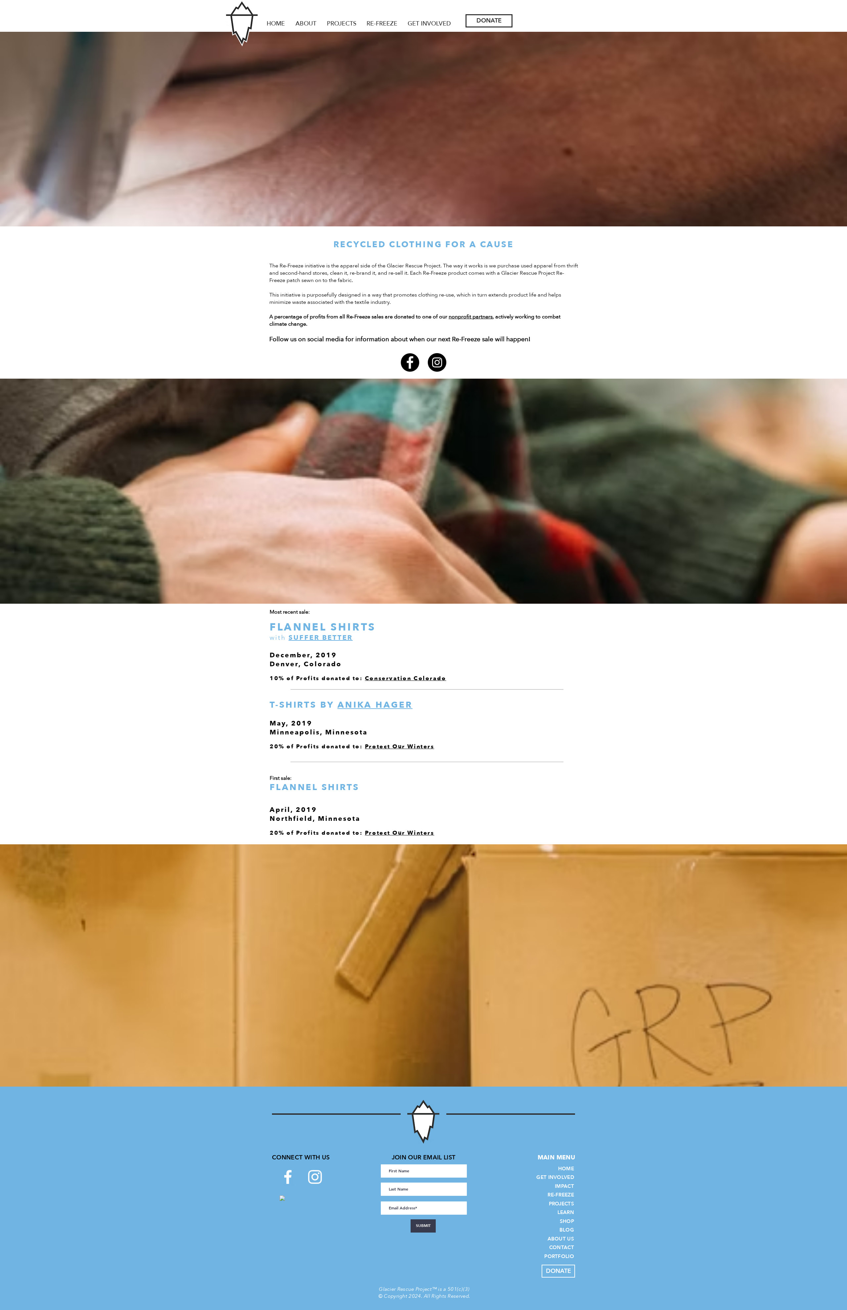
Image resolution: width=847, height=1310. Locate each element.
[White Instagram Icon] (315, 1177)
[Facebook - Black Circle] (410, 362)
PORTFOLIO (559, 1256)
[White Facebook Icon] (288, 1177)
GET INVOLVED (555, 1177)
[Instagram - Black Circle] (437, 362)
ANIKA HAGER (375, 705)
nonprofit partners (471, 316)
